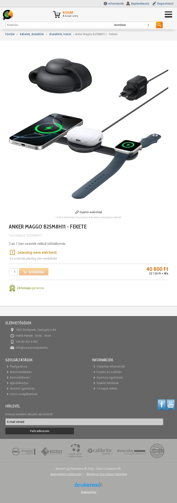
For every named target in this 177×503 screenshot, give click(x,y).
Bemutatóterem (20, 377)
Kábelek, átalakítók (32, 34)
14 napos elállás (107, 388)
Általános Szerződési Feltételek (106, 474)
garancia (30, 288)
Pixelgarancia (18, 366)
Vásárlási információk (111, 366)
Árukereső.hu (88, 492)
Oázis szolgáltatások (23, 394)
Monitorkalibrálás (21, 372)
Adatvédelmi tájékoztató (66, 474)
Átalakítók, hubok (60, 34)
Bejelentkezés (140, 3)
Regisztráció (165, 3)
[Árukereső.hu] (88, 486)
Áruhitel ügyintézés (22, 388)
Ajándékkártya (19, 383)
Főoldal (10, 34)
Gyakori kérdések (107, 383)
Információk (116, 3)
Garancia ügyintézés (110, 377)
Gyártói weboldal (91, 212)
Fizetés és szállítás (109, 372)
